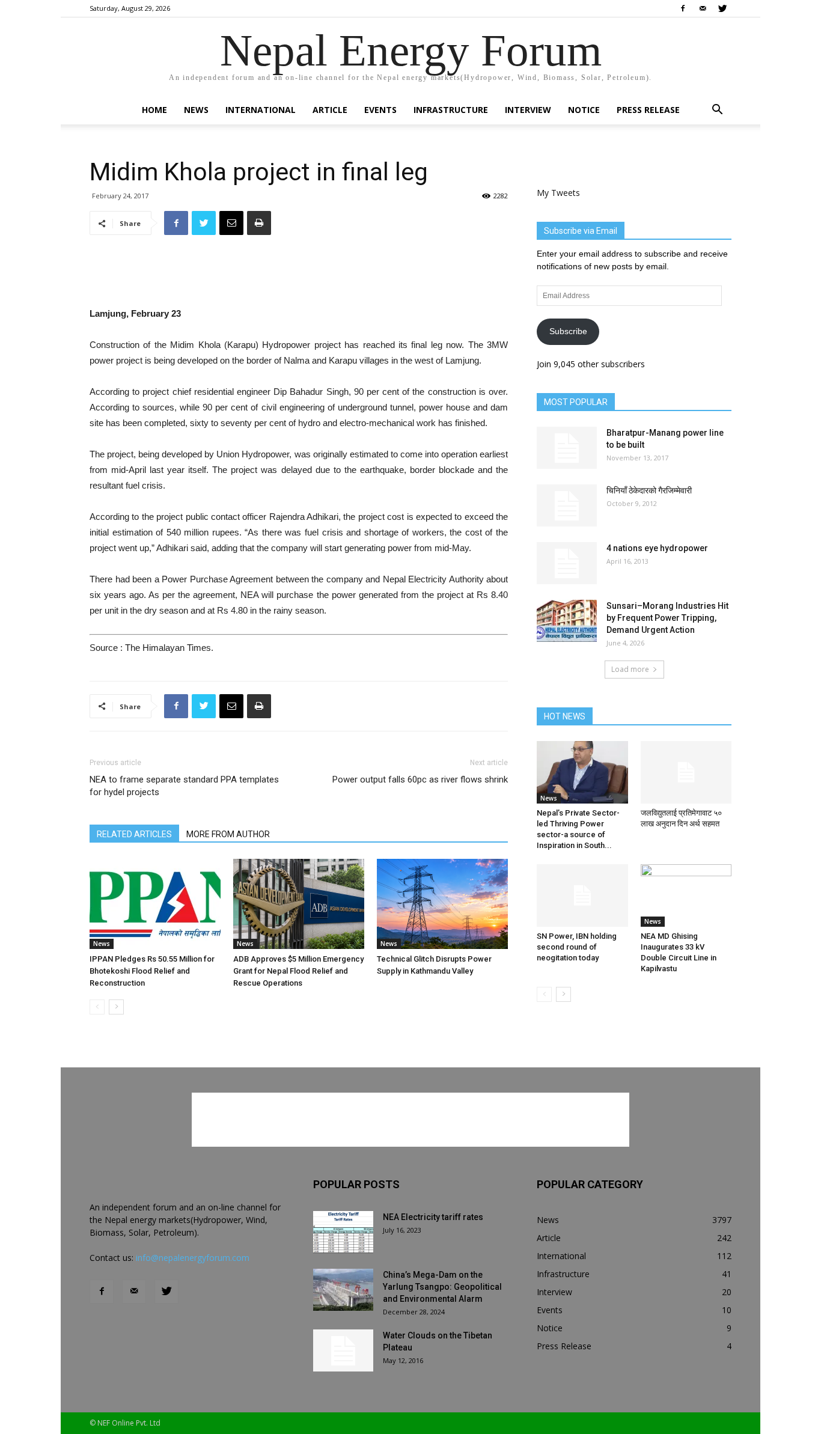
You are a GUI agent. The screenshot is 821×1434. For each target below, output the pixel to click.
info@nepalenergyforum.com (192, 1257)
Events (380, 109)
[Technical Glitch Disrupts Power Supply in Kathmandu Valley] (442, 904)
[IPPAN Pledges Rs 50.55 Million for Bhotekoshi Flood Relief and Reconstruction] (155, 904)
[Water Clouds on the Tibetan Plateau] (343, 1350)
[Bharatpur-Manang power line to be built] (567, 448)
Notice (584, 109)
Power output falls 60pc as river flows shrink (420, 779)
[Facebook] (683, 8)
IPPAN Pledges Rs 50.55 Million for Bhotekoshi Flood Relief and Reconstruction (152, 970)
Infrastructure (451, 109)
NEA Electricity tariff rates (433, 1217)
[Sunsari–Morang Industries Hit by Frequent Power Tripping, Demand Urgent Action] (567, 621)
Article (330, 109)
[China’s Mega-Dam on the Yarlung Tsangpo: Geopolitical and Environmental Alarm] (343, 1290)
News (196, 109)
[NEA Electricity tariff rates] (343, 1232)
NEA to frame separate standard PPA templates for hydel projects (184, 786)
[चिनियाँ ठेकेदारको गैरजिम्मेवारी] (567, 505)
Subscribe (568, 331)
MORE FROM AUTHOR (228, 834)
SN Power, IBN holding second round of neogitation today (577, 947)
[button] (717, 111)
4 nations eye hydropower (657, 548)
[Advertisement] (298, 275)
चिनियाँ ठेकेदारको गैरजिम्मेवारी (649, 490)
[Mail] (703, 8)
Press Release (648, 109)
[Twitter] (722, 8)
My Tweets (558, 192)
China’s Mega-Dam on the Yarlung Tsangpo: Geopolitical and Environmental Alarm (442, 1287)
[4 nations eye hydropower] (567, 563)
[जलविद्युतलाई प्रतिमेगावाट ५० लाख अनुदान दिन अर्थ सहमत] (686, 772)
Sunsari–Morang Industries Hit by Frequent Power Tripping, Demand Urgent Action (667, 618)
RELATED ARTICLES (134, 834)
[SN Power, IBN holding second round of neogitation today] (582, 895)
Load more (630, 669)
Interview (528, 109)
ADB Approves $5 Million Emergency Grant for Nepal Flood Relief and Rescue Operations (298, 970)
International (260, 109)
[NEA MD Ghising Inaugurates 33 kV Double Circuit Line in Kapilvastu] (686, 895)
